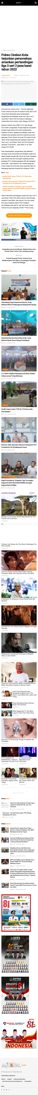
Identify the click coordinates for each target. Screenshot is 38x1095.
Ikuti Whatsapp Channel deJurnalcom (19, 215)
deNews (5, 298)
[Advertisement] (19, 27)
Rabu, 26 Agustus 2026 (8, 450)
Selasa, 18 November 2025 (18, 889)
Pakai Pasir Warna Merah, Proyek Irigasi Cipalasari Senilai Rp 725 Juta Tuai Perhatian (22, 804)
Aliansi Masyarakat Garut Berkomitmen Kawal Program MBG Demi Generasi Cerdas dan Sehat (23, 885)
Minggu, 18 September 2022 (21, 75)
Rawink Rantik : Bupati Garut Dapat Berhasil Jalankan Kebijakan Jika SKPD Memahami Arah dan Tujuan (22, 830)
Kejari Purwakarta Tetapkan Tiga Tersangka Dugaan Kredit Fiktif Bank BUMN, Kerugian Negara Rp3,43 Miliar (19, 188)
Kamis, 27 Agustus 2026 (8, 307)
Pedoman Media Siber (19, 1079)
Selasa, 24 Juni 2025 (16, 834)
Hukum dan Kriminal (8, 50)
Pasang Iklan (27, 1081)
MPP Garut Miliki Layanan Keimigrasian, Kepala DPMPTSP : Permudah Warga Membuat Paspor (22, 861)
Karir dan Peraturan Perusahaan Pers (12, 1081)
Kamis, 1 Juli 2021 (9, 817)
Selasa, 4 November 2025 (18, 856)
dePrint (3, 1079)
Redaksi (9, 1079)
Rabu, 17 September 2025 (18, 866)
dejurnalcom (6, 75)
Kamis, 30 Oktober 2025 (17, 844)
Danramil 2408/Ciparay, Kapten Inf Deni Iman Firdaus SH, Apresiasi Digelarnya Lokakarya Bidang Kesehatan (22, 840)
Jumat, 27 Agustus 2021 (17, 809)
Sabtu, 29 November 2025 (18, 879)
